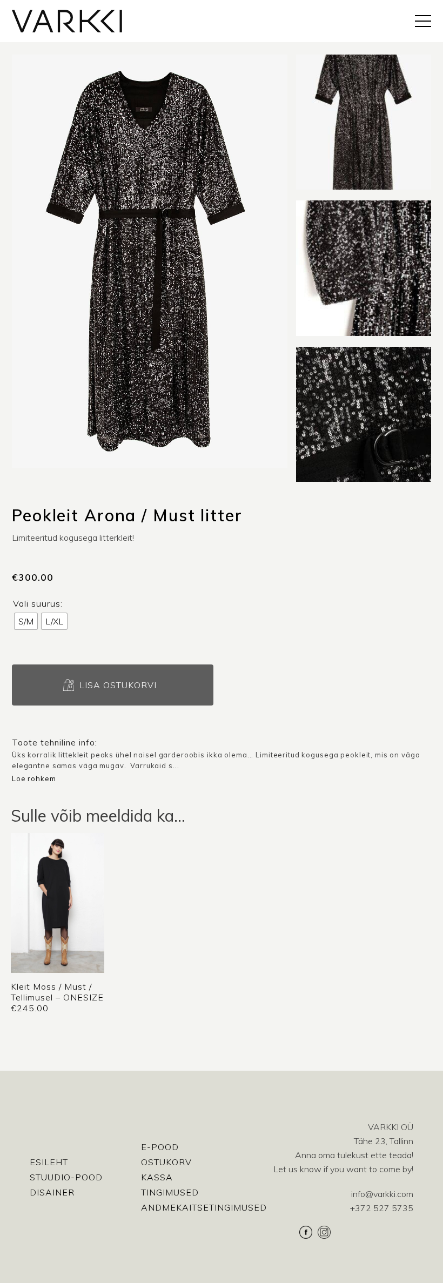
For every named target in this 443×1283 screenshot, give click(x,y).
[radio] (26, 621)
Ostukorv (166, 1162)
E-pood (160, 1146)
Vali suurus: (38, 603)
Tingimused (170, 1192)
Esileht (49, 1162)
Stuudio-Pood (66, 1177)
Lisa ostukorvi (118, 685)
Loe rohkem (34, 778)
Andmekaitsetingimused (204, 1207)
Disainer (52, 1192)
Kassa (157, 1177)
